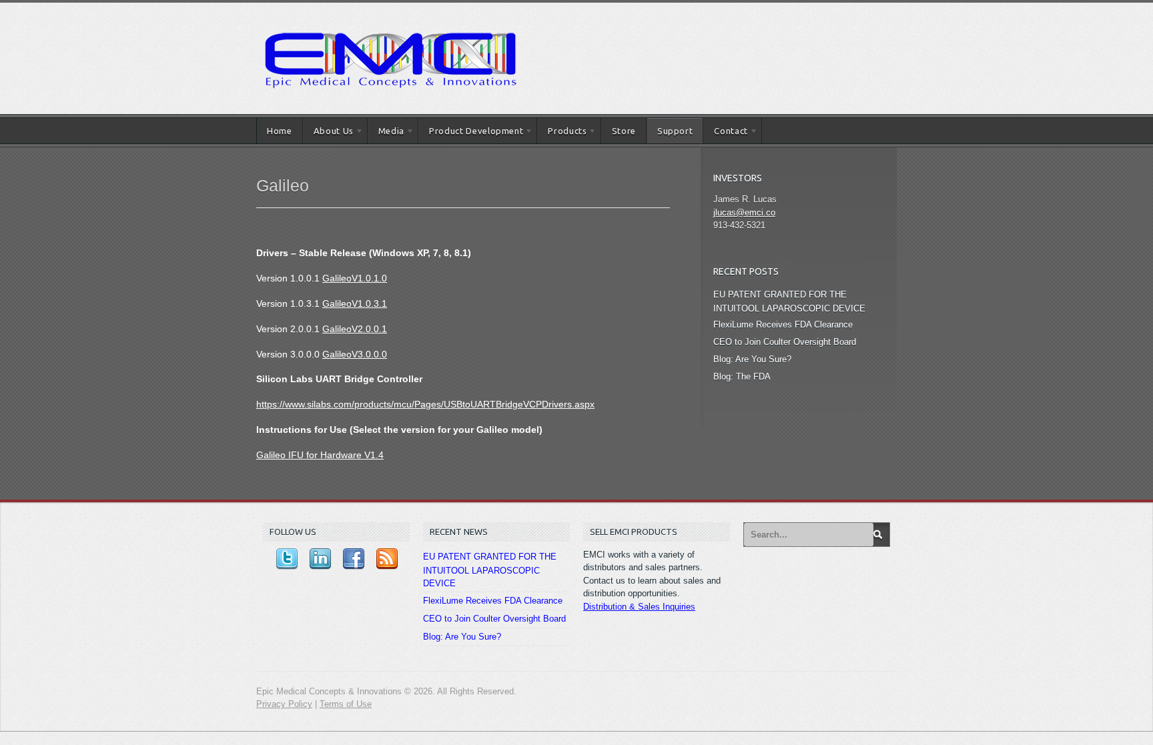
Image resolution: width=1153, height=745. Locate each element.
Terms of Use (346, 704)
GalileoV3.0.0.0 (354, 354)
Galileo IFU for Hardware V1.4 (320, 455)
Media (386, 133)
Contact (725, 133)
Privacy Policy (284, 704)
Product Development (470, 133)
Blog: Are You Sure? (752, 359)
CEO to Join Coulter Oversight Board (784, 342)
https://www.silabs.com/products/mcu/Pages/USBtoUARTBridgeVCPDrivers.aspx (425, 404)
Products (562, 133)
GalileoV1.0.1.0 (354, 278)
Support (675, 130)
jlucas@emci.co (744, 212)
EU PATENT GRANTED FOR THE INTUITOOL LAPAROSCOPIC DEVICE (489, 570)
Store (624, 130)
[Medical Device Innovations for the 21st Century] (389, 16)
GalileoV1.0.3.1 (354, 303)
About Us (328, 133)
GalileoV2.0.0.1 (354, 328)
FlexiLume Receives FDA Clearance (783, 324)
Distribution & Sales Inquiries (639, 607)
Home (279, 130)
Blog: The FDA (742, 376)
